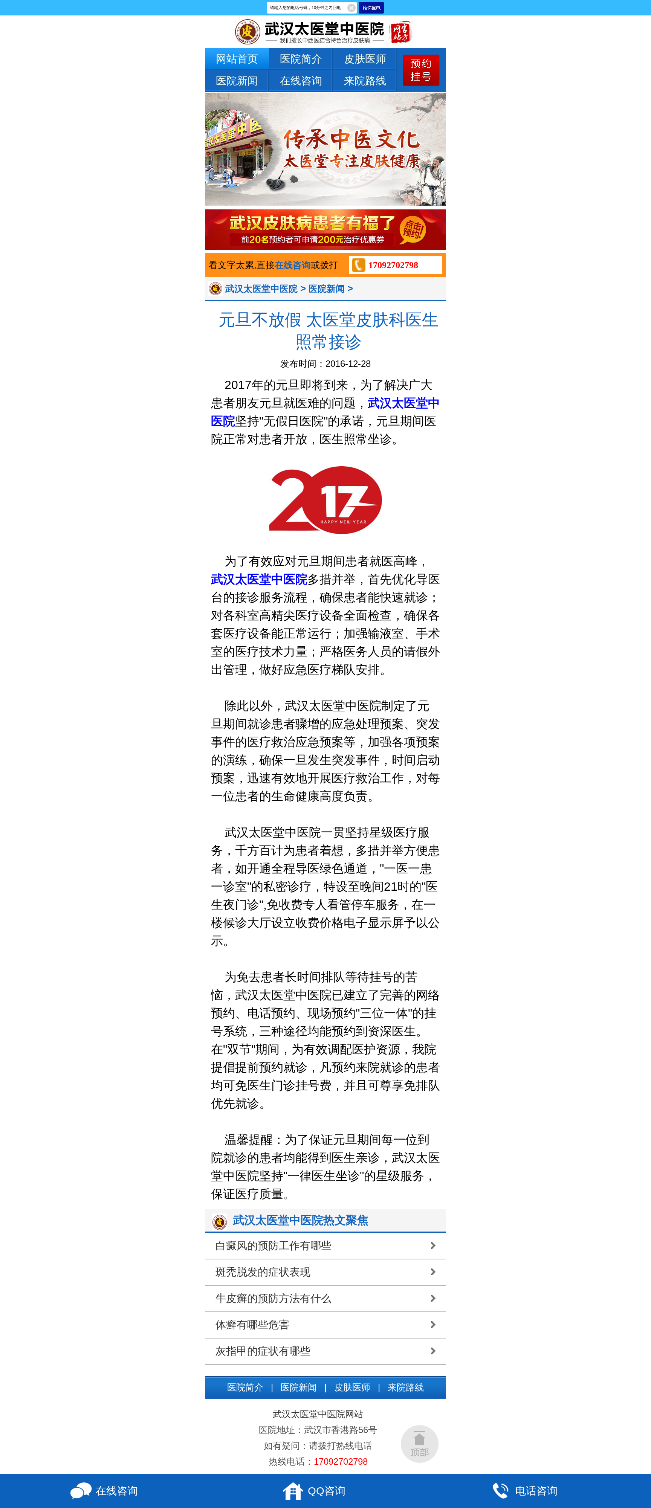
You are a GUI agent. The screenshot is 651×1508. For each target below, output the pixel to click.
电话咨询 (536, 1491)
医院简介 (301, 59)
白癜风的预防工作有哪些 (273, 1246)
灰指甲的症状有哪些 (262, 1351)
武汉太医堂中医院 (261, 289)
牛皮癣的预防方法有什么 (273, 1298)
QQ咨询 (326, 1491)
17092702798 (393, 265)
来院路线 (365, 81)
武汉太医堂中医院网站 (318, 1414)
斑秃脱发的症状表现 (262, 1272)
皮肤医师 (365, 59)
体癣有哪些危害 (252, 1325)
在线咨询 (301, 81)
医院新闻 (237, 81)
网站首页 (237, 59)
